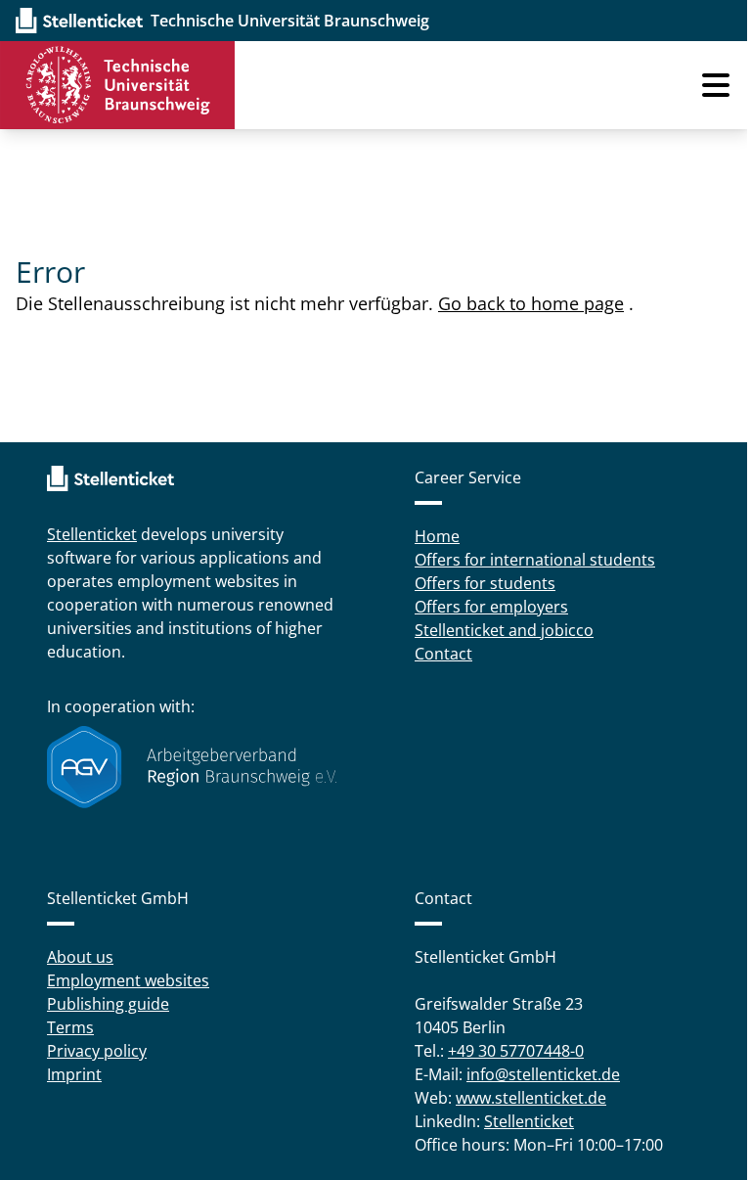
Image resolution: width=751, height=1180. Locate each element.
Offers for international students (535, 559)
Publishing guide (108, 1004)
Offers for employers (491, 606)
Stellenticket (92, 534)
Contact (443, 653)
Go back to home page (531, 303)
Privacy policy (97, 1051)
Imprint (74, 1074)
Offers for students (485, 583)
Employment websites (128, 980)
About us (80, 957)
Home (437, 536)
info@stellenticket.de (543, 1074)
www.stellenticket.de (531, 1098)
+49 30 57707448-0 (516, 1051)
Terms (70, 1027)
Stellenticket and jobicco (504, 630)
